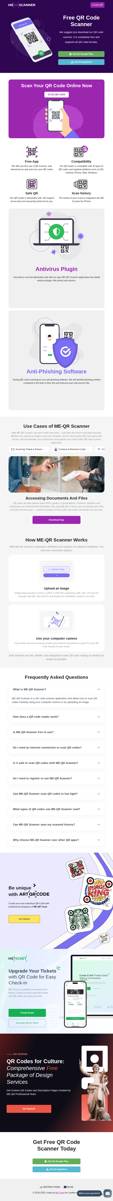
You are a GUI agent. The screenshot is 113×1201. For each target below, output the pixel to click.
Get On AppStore (83, 62)
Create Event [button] (27, 1013)
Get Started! (29, 1109)
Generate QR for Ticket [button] (27, 1023)
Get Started (24, 919)
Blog (70, 1187)
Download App (56, 520)
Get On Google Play (82, 54)
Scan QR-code (56, 94)
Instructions (51, 1187)
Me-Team (59, 1193)
